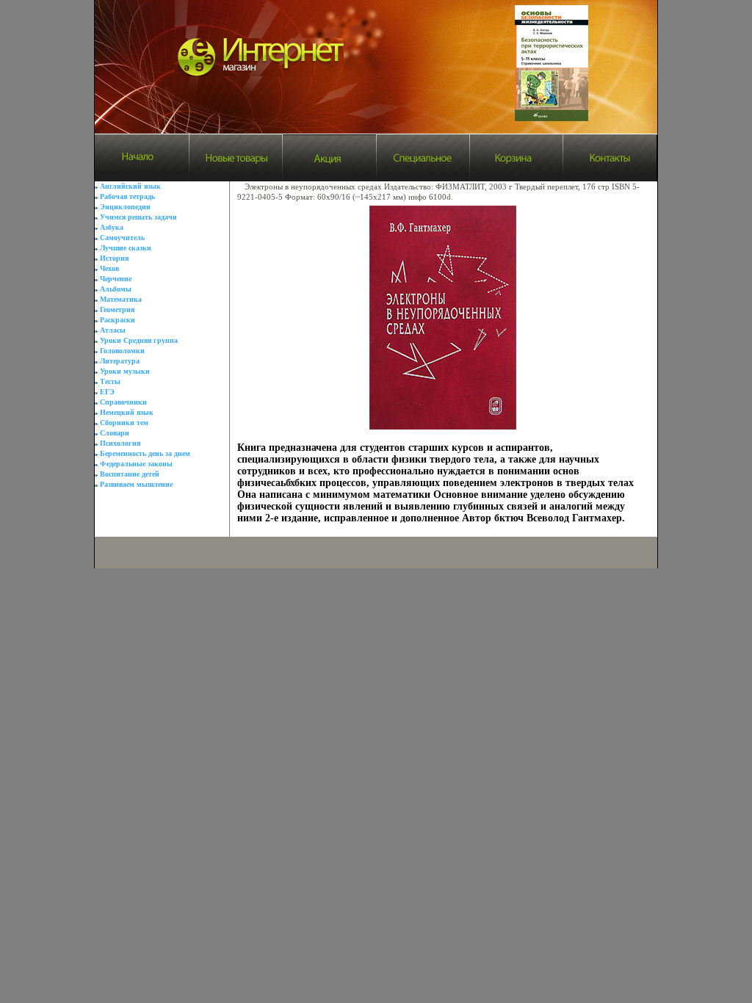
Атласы (113, 330)
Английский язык (130, 186)
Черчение (115, 279)
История (114, 258)
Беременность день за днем (145, 453)
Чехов (109, 268)
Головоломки (122, 351)
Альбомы (115, 289)
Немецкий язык (126, 412)
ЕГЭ (107, 392)
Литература (120, 361)
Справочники (123, 402)
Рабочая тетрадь (127, 196)
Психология (120, 443)
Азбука (111, 227)
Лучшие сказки (125, 248)
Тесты (110, 381)
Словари (114, 433)
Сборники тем (124, 423)
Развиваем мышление (136, 484)
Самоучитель (122, 237)
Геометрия (117, 309)
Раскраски (117, 320)
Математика (121, 299)
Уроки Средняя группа (139, 340)
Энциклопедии (125, 207)
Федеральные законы (136, 464)
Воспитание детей (129, 474)
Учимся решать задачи (138, 217)
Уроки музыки (125, 371)
